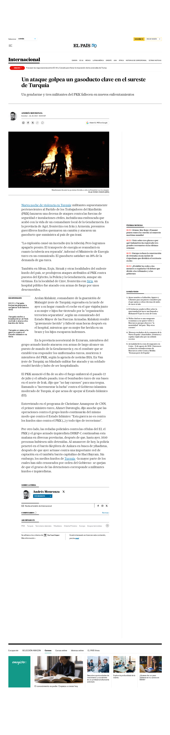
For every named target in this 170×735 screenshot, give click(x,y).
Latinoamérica (98, 60)
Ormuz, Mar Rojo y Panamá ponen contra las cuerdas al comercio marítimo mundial (143, 232)
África (121, 60)
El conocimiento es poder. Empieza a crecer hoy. (56, 686)
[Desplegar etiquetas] (107, 525)
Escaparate (13, 650)
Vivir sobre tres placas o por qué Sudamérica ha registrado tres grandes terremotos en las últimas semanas (142, 244)
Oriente (109, 60)
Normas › (105, 513)
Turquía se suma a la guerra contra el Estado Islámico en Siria (18, 333)
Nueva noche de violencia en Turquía (46, 205)
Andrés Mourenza (31, 113)
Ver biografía (39, 496)
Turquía (70, 458)
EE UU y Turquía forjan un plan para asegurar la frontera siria (18, 306)
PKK (23, 526)
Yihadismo (58, 526)
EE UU (81, 60)
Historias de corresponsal (136, 60)
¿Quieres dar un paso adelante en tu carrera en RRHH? (149, 677)
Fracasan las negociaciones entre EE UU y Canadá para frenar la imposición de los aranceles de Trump (66, 68)
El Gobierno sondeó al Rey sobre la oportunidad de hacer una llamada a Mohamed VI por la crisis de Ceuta (143, 311)
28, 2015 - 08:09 (37, 116)
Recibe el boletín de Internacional (38, 506)
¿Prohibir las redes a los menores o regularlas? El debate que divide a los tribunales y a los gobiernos (143, 270)
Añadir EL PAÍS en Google (98, 123)
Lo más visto (132, 292)
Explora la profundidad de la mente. (124, 676)
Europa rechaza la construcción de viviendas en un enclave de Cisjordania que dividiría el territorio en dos (143, 257)
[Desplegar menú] (10, 46)
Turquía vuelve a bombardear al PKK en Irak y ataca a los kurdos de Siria (18, 320)
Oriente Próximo (70, 526)
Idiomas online (77, 650)
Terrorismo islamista (43, 526)
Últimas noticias (155, 60)
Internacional (24, 59)
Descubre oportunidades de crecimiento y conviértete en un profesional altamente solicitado (98, 678)
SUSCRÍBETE (139, 39)
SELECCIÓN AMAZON (31, 650)
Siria (90, 281)
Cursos (48, 650)
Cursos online (61, 650)
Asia (115, 60)
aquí (77, 538)
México (88, 60)
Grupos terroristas (94, 526)
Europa (74, 60)
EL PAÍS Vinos (94, 650)
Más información (28, 538)
